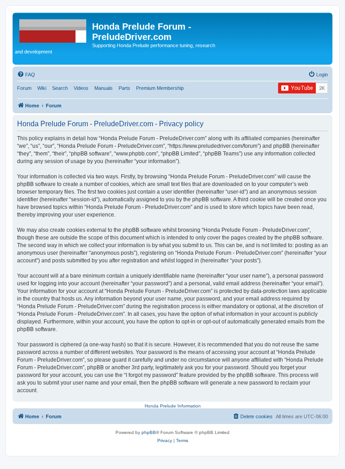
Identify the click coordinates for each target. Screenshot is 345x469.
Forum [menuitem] (24, 88)
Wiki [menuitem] (41, 88)
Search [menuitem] (60, 88)
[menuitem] (26, 74)
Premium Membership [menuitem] (160, 88)
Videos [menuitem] (81, 88)
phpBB (149, 432)
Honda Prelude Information (173, 405)
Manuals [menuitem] (103, 88)
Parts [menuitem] (124, 88)
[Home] (53, 29)
